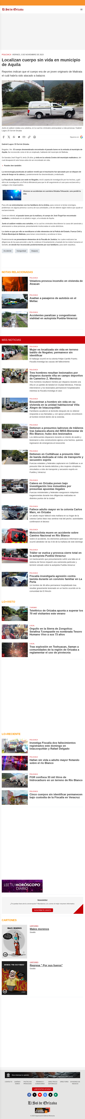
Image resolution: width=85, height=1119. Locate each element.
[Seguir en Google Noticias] (81, 137)
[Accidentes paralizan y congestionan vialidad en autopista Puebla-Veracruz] (15, 319)
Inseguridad (21, 251)
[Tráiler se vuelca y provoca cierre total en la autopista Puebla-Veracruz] (15, 559)
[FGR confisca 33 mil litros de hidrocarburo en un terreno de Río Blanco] (15, 780)
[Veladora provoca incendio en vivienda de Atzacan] (15, 284)
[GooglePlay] (56, 1095)
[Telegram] (18, 137)
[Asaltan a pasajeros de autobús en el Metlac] (15, 301)
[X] (9, 137)
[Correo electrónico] (24, 137)
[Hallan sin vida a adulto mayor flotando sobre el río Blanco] (15, 763)
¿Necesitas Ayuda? (42, 1089)
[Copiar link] (29, 137)
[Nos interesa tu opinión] (42, 1075)
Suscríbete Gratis (42, 910)
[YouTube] (40, 1095)
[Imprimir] (34, 137)
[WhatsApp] (13, 137)
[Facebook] (3, 137)
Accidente (7, 251)
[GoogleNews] (45, 1095)
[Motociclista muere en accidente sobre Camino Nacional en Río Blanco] (15, 537)
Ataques (34, 251)
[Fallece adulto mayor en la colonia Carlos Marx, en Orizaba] (15, 515)
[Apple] (50, 1095)
